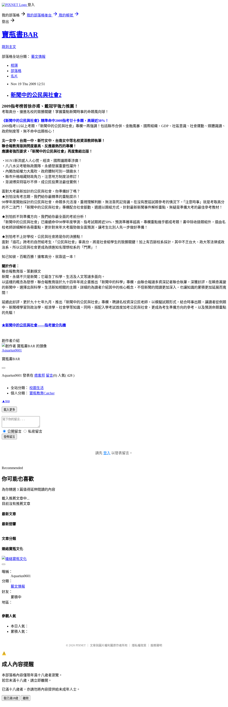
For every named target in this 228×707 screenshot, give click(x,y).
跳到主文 (9, 47)
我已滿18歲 (11, 698)
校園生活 (36, 388)
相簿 (14, 65)
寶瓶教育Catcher (42, 393)
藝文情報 (38, 56)
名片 (14, 76)
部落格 (16, 71)
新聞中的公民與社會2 (36, 95)
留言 (49, 375)
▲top (6, 401)
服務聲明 (156, 645)
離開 (25, 698)
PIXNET (81, 645)
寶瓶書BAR (20, 34)
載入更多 (9, 409)
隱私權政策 (139, 645)
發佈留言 (9, 436)
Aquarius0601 (12, 350)
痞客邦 (39, 375)
